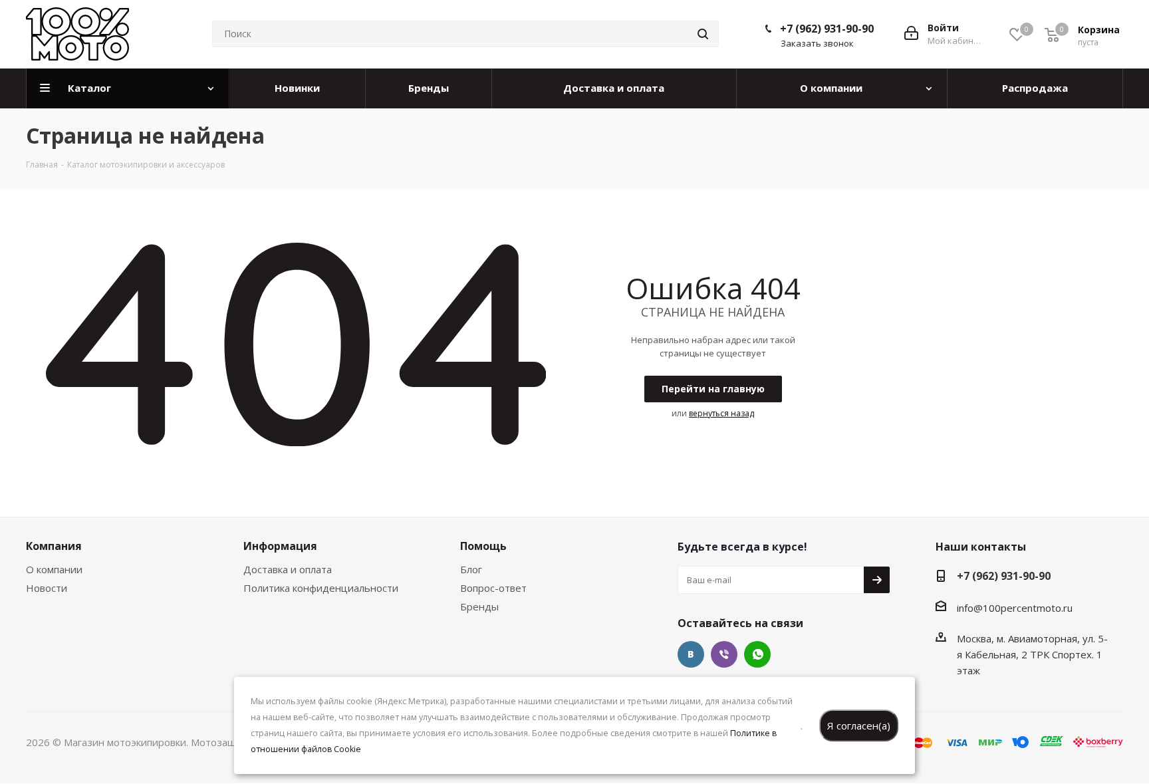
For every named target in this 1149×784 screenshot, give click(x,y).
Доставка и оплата (287, 569)
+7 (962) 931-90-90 (827, 28)
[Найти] (703, 34)
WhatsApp (757, 654)
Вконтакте (691, 654)
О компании (54, 569)
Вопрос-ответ (493, 587)
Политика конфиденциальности (320, 587)
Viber (724, 654)
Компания (54, 546)
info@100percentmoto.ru (1015, 607)
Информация (280, 546)
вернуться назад (721, 413)
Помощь (483, 546)
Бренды (479, 606)
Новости (46, 587)
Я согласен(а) (858, 725)
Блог (471, 569)
